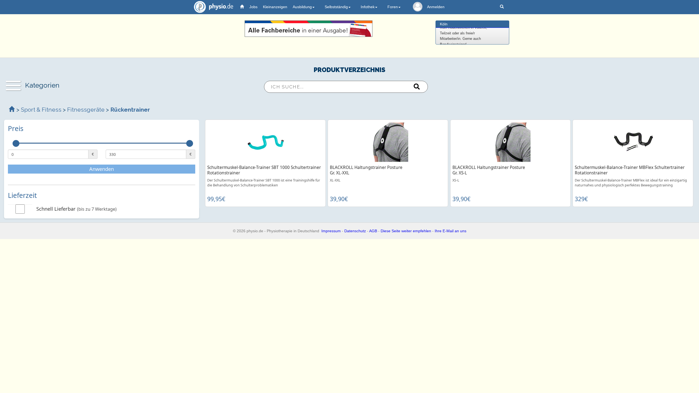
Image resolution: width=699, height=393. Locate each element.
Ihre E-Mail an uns (450, 231)
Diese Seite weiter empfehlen (406, 231)
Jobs (253, 7)
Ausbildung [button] (302, 7)
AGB (373, 231)
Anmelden (436, 7)
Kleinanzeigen (275, 7)
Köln (444, 24)
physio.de (213, 7)
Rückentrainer (130, 109)
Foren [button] (392, 7)
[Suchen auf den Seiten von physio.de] (502, 7)
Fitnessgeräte (86, 109)
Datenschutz (355, 231)
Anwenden (101, 169)
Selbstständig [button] (336, 7)
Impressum (331, 231)
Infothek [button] (368, 7)
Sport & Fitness (41, 109)
